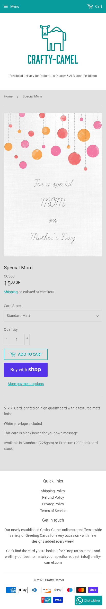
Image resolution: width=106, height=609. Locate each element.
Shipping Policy (53, 491)
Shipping (11, 292)
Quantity (11, 329)
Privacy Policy (53, 504)
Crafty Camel (54, 580)
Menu (14, 6)
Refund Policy (53, 497)
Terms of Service (53, 511)
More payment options (26, 384)
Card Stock (12, 306)
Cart (98, 6)
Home (8, 96)
